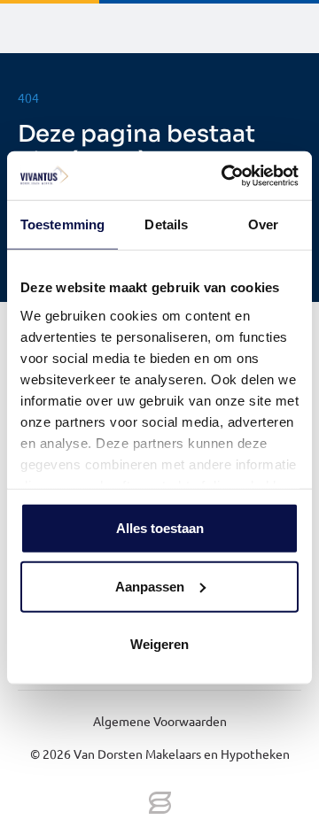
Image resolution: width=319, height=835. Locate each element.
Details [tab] (166, 224)
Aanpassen (149, 585)
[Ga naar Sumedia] (160, 804)
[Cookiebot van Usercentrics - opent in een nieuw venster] (225, 175)
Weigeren (159, 644)
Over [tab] (263, 224)
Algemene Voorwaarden (160, 721)
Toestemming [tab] (62, 224)
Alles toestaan (160, 528)
